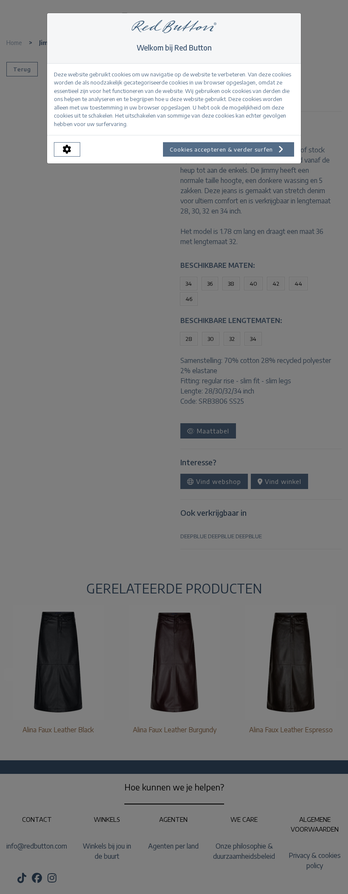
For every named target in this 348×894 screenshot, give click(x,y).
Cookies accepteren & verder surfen (222, 149)
